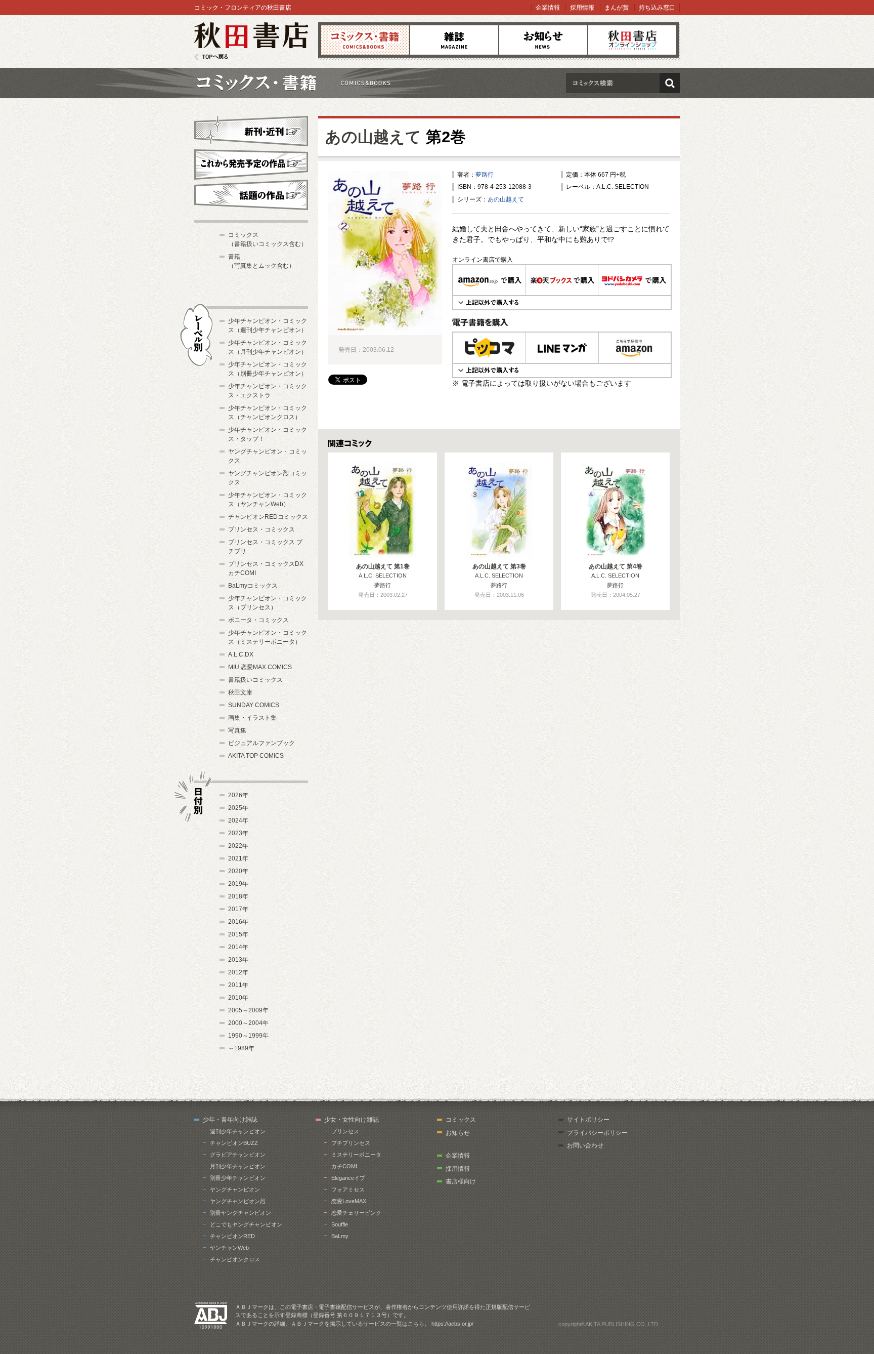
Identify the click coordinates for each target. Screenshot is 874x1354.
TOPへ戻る (211, 57)
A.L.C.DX (240, 654)
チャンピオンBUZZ (234, 1143)
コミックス (365, 40)
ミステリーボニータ (356, 1155)
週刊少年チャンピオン (238, 1131)
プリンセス (345, 1131)
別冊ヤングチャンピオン (240, 1213)
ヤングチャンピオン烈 (238, 1201)
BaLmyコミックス (253, 585)
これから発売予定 (251, 163)
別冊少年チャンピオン (238, 1178)
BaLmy (339, 1236)
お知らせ (543, 40)
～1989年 (241, 1048)
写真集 (237, 730)
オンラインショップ (632, 40)
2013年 (238, 959)
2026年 (238, 795)
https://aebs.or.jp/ (452, 1324)
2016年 (238, 921)
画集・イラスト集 (252, 717)
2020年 (238, 871)
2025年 (238, 807)
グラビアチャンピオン (238, 1155)
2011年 (238, 985)
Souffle (339, 1224)
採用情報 (582, 7)
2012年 (238, 972)
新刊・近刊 (251, 129)
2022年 (238, 845)
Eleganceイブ (348, 1178)
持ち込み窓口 (657, 7)
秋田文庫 (240, 692)
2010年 (238, 997)
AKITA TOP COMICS (256, 755)
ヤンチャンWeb (229, 1248)
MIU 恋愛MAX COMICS (260, 667)
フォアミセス (348, 1189)
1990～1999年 (248, 1035)
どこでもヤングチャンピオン (246, 1224)
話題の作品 (251, 195)
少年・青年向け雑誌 (230, 1119)
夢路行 (484, 174)
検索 (670, 83)
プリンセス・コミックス (261, 529)
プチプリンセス (350, 1143)
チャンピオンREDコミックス (268, 516)
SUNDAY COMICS (253, 705)
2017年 (238, 909)
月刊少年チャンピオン (238, 1166)
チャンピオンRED (232, 1236)
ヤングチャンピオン (235, 1189)
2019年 (238, 883)
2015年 (238, 934)
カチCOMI (344, 1166)
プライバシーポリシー (597, 1132)
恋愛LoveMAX (348, 1201)
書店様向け (461, 1181)
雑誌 (454, 40)
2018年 (238, 896)
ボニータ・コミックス (258, 620)
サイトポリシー (588, 1119)
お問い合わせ (585, 1145)
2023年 (238, 833)
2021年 (238, 858)
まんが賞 (616, 7)
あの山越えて (373, 137)
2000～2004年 (248, 1023)
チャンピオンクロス (235, 1259)
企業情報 (548, 7)
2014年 (238, 947)
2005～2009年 (248, 1010)
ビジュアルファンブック (261, 743)
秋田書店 (251, 41)
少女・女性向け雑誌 (351, 1119)
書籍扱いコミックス (255, 679)
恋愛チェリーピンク (356, 1213)
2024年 (238, 820)
